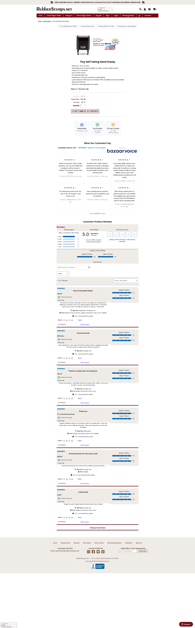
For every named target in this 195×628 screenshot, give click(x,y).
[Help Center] (149, 9)
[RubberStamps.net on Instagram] (88, 552)
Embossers (69, 15)
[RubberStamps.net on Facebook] (93, 552)
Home (40, 15)
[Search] (140, 9)
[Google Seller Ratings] (105, 9)
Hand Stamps (47, 21)
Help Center (87, 543)
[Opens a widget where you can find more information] (186, 624)
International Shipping (114, 543)
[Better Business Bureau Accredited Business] (97, 568)
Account (76, 543)
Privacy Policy (99, 543)
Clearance (148, 15)
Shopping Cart (65, 543)
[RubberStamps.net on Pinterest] (103, 552)
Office (108, 15)
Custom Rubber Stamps (54, 15)
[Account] (145, 9)
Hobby (116, 15)
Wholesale (128, 543)
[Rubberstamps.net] (54, 9)
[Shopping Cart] (154, 9)
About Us (139, 543)
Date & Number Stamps (84, 15)
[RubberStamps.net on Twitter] (98, 552)
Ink (139, 15)
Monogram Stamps (128, 15)
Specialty (98, 15)
